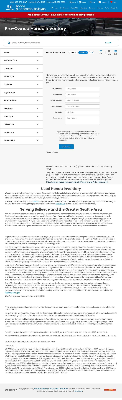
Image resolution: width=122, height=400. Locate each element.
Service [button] (100, 8)
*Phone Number (56, 106)
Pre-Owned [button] (64, 8)
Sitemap (45, 389)
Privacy (51, 389)
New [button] (56, 8)
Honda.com (78, 391)
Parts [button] (107, 8)
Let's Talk (66, 146)
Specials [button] (84, 8)
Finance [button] (92, 8)
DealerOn (37, 389)
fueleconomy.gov (12, 292)
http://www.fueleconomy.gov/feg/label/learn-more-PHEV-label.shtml (77, 182)
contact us (60, 204)
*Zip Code (58, 112)
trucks (36, 201)
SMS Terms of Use (61, 389)
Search (108, 43)
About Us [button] (114, 8)
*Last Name (57, 95)
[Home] (52, 8)
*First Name (57, 89)
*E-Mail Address (56, 100)
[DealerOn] (11, 390)
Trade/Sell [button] (74, 8)
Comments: (57, 118)
